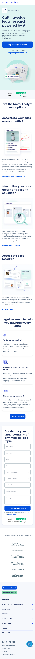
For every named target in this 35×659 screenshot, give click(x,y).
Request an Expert (9, 588)
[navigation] (32, 2)
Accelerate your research (12, 176)
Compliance (7, 651)
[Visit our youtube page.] (14, 642)
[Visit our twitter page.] (7, 642)
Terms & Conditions (9, 654)
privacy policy (12, 514)
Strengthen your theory (11, 245)
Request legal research (17, 44)
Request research (17, 416)
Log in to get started (16, 53)
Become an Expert (9, 592)
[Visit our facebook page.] (3, 642)
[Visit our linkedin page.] (10, 642)
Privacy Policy (7, 648)
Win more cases (8, 309)
